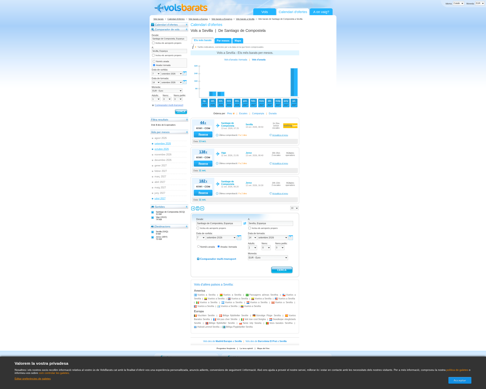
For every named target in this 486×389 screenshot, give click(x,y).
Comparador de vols (167, 29)
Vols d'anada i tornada (235, 59)
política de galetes (457, 369)
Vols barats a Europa (198, 19)
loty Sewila (252, 323)
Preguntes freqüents (226, 348)
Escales (243, 113)
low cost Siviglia (255, 319)
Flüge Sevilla (268, 315)
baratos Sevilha (281, 323)
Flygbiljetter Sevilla (239, 327)
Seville (206, 315)
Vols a (202, 30)
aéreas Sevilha (263, 295)
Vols (264, 12)
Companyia (258, 113)
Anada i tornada (163, 65)
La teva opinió (246, 348)
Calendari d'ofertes (293, 12)
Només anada (162, 61)
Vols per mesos (160, 132)
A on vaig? (321, 12)
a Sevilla (206, 295)
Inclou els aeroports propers (168, 43)
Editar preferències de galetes (33, 378)
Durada (273, 113)
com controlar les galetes (54, 372)
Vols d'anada (259, 59)
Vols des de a (222, 341)
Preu (229, 113)
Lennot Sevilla (208, 327)
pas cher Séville (227, 319)
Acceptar (460, 380)
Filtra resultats (159, 119)
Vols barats (158, 19)
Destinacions (162, 226)
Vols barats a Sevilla (245, 19)
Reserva (203, 134)
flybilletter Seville (235, 315)
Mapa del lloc (263, 348)
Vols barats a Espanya (221, 19)
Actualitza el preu (280, 135)
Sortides (160, 206)
